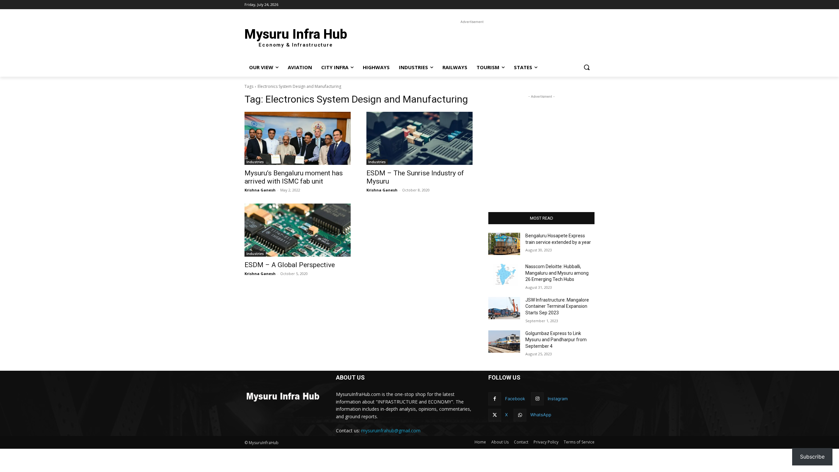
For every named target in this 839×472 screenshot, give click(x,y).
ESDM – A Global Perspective (289, 265)
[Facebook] (494, 398)
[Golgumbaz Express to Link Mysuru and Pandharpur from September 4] (504, 341)
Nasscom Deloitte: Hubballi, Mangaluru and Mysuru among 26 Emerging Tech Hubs (557, 273)
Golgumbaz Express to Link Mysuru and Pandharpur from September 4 (556, 340)
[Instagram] (537, 398)
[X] (494, 415)
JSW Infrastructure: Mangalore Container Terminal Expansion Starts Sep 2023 (557, 306)
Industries (255, 162)
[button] (587, 67)
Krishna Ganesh (260, 189)
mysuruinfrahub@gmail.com (390, 430)
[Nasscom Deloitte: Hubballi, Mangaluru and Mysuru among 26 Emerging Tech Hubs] (504, 275)
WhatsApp (540, 414)
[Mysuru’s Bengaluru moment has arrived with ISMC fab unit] (297, 138)
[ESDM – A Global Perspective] (297, 230)
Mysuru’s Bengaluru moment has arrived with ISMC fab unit (293, 177)
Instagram (558, 398)
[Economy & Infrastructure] (282, 396)
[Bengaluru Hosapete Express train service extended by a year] (504, 244)
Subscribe (812, 456)
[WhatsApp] (520, 415)
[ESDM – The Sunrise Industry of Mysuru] (419, 138)
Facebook (515, 398)
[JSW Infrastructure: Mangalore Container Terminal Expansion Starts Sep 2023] (504, 308)
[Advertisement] (468, 40)
